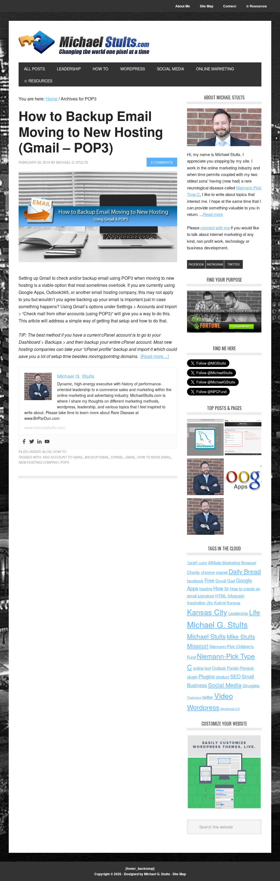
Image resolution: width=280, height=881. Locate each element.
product (222, 677)
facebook (195, 581)
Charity (193, 572)
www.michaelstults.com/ (44, 427)
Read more (213, 214)
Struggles (251, 685)
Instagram (215, 264)
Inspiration (196, 602)
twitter (207, 697)
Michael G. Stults (84, 42)
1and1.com (197, 562)
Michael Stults (206, 636)
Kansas (233, 602)
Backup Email (97, 457)
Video (223, 695)
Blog (46, 451)
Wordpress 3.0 (230, 709)
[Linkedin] (39, 441)
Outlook (219, 668)
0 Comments (162, 162)
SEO (235, 676)
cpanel (117, 457)
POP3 (64, 462)
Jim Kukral (216, 602)
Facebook (196, 264)
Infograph (236, 596)
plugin (192, 677)
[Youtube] (47, 441)
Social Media (224, 685)
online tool (202, 668)
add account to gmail (63, 457)
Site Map (179, 873)
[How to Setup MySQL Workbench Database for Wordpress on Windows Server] (205, 438)
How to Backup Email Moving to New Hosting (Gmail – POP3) (91, 131)
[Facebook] (24, 441)
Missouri (197, 646)
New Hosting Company (39, 462)
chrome (208, 572)
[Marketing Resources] (205, 517)
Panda (232, 668)
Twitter (234, 264)
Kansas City (207, 611)
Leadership (238, 613)
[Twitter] (31, 441)
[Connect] (205, 477)
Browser (248, 562)
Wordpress (203, 707)
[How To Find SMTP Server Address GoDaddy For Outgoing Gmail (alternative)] (243, 438)
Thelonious (194, 697)
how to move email (154, 457)
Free (209, 580)
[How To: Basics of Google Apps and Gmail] (243, 477)
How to (221, 588)
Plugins (207, 676)
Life (254, 612)
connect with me (215, 227)
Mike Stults (241, 636)
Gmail (131, 457)
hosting (205, 588)
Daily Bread (245, 571)
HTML (220, 596)
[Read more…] (155, 356)
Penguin (247, 668)
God (231, 581)
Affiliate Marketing (224, 562)
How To (59, 451)
